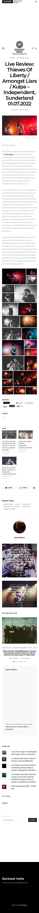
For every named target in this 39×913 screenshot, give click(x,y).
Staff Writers (24, 109)
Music (27, 58)
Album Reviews (7, 647)
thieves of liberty (10, 509)
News (35, 647)
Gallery (12, 58)
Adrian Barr (24, 567)
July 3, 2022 (14, 109)
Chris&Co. (23, 905)
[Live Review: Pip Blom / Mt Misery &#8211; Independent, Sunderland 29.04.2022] (26, 434)
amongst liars (8, 504)
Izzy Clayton (24, 597)
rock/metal (26, 504)
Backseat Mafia (13, 878)
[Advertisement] (19, 24)
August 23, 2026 (25, 658)
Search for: (5, 816)
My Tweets (6, 796)
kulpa (18, 504)
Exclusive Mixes (17, 547)
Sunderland (27, 506)
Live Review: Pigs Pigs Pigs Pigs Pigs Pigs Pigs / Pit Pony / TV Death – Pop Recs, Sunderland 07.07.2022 (9, 445)
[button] (36, 48)
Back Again (9, 154)
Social (5, 803)
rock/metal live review (11, 506)
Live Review (20, 58)
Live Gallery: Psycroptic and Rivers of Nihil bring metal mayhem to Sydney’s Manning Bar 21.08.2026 (23, 767)
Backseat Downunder (20, 647)
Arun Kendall (13, 658)
